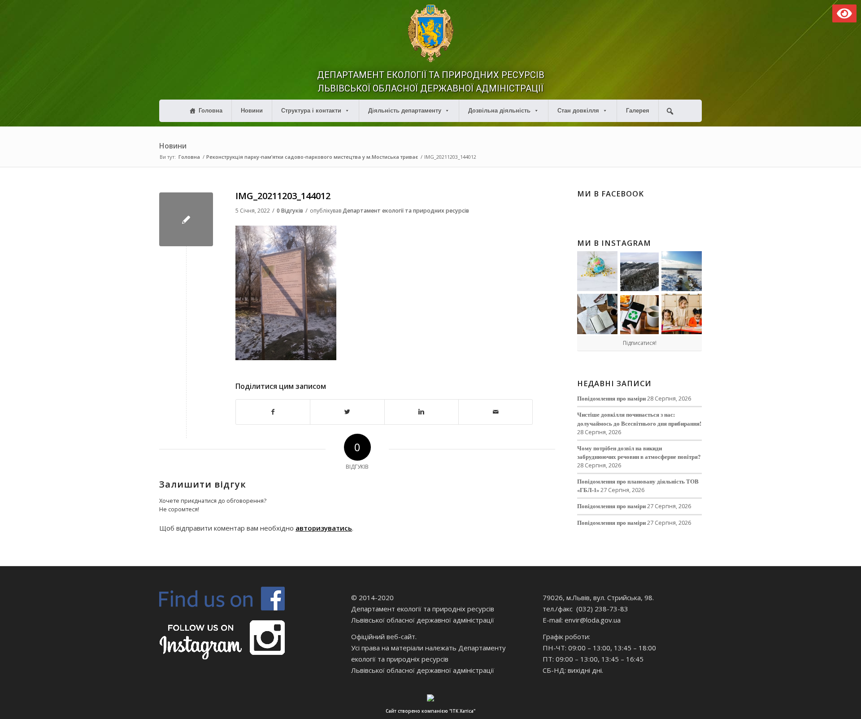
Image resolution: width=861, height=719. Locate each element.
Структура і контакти (311, 110)
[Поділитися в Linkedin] (421, 412)
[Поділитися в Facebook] (273, 412)
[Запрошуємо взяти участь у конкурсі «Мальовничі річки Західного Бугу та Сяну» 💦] (681, 314)
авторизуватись (324, 527)
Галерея (637, 110)
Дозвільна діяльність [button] (499, 110)
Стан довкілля (578, 110)
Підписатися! (640, 343)
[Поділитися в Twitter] (347, 412)
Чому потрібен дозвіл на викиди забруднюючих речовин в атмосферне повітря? (638, 452)
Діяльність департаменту (404, 110)
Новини (252, 110)
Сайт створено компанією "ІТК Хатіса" (430, 711)
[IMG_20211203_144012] (186, 219)
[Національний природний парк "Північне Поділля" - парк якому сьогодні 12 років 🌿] (681, 271)
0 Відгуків (290, 210)
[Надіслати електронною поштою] (495, 412)
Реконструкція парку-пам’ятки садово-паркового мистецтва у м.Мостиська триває (312, 156)
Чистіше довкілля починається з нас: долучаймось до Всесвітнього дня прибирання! (639, 418)
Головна (210, 110)
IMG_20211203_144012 (282, 196)
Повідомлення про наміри (611, 398)
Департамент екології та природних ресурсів (406, 210)
